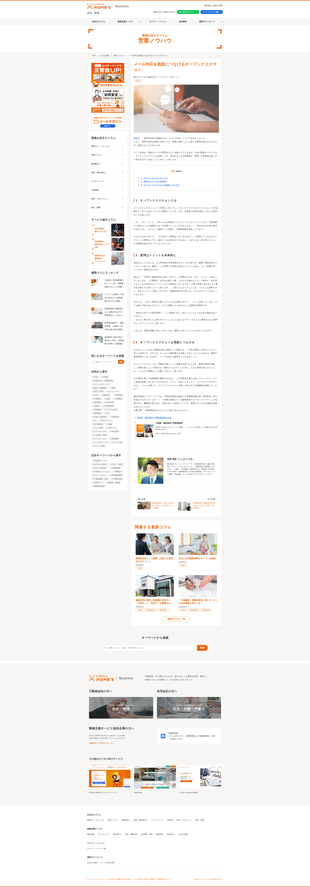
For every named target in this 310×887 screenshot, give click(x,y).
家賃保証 (97, 413)
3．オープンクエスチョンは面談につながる (160, 185)
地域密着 (115, 439)
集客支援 (90, 834)
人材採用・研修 (100, 435)
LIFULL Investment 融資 (188, 793)
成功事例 (183, 21)
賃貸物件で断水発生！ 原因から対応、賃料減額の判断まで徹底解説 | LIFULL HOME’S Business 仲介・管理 (114, 340)
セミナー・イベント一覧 (96, 848)
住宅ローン (98, 482)
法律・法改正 (117, 464)
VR (108, 413)
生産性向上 (171, 834)
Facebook (173, 733)
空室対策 (97, 410)
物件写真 (115, 417)
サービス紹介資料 (108, 863)
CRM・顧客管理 (100, 417)
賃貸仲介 (106, 395)
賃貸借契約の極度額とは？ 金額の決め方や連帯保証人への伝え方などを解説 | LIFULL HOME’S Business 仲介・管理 (114, 312)
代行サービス (106, 420)
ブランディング (100, 439)
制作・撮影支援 (131, 834)
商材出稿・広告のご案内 (213, 5)
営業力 (97, 406)
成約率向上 (117, 834)
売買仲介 (97, 399)
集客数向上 (95, 164)
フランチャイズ (100, 431)
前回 (136, 138)
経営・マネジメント (99, 199)
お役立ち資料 (92, 863)
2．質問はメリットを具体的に (154, 181)
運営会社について (164, 879)
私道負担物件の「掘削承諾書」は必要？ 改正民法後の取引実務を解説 (114, 326)
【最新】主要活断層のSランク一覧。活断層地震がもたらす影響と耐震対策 (114, 283)
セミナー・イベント (158, 21)
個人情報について (130, 879)
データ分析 (117, 442)
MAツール (112, 428)
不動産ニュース (100, 461)
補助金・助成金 (114, 482)
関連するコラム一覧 (176, 619)
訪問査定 (119, 399)
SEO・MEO (99, 391)
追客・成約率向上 (98, 172)
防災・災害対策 (100, 468)
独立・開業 (95, 207)
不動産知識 (116, 468)
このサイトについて (100, 879)
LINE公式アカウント (188, 12)
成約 (108, 399)
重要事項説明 (99, 486)
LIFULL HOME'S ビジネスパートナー (103, 793)
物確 (110, 424)
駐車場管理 (109, 406)
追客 (113, 388)
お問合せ (111, 879)
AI (95, 420)
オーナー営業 (99, 446)
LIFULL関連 (183, 834)
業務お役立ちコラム (103, 137)
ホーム (89, 879)
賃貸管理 (119, 395)
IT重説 (105, 377)
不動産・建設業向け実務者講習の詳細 (154, 418)
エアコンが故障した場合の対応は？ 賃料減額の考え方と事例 (114, 297)
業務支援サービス (125, 21)
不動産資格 (117, 479)
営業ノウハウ (119, 56)
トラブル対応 (112, 410)
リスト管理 (98, 428)
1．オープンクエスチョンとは (154, 178)
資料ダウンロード (207, 21)
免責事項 (119, 879)
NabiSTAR (138, 793)
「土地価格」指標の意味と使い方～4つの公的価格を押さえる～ (198, 601)
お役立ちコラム (98, 21)
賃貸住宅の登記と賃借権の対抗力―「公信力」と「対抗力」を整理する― (154, 601)
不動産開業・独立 (101, 479)
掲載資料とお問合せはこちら (101, 743)
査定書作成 (98, 424)
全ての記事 (104, 56)
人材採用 (95, 190)
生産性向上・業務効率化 (103, 381)
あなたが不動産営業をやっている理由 (197, 558)
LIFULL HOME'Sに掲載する (147, 879)
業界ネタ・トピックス (100, 146)
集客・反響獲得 (100, 388)
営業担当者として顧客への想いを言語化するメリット (154, 560)
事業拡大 (118, 472)
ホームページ (114, 391)
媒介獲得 (115, 431)
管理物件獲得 (117, 475)
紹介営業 (110, 402)
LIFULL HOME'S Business (121, 707)
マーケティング (97, 181)
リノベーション (100, 475)
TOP (94, 56)
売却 (96, 377)
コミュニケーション (102, 384)
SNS (96, 395)
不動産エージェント (102, 472)
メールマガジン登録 (212, 12)
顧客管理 (159, 834)
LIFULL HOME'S (100, 464)
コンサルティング (101, 442)
